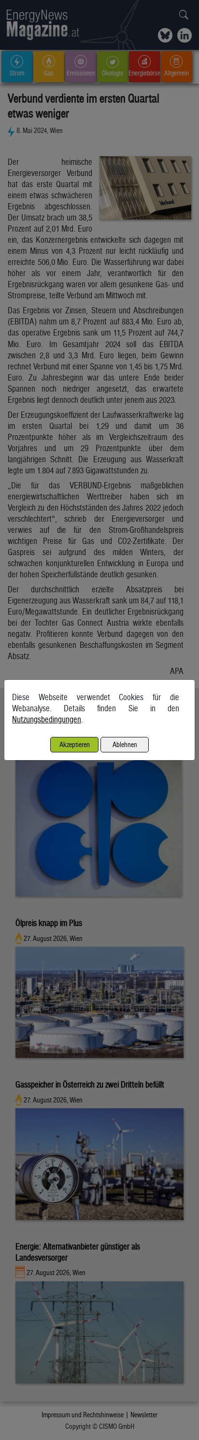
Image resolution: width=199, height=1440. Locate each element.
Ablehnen (125, 744)
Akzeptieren (74, 744)
